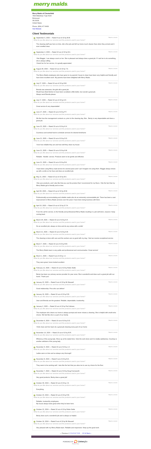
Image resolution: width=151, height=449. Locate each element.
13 (83, 433)
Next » (89, 433)
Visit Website (36, 29)
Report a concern (113, 37)
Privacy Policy (75, 443)
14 (85, 433)
